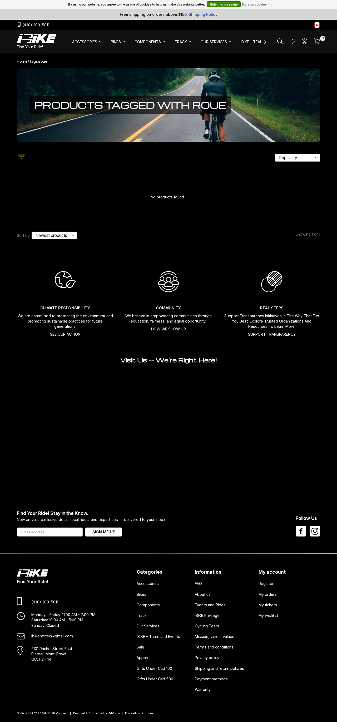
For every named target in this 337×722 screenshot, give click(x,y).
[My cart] (317, 42)
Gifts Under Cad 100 (154, 668)
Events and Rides (210, 605)
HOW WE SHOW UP (168, 329)
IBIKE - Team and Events (158, 636)
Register (266, 583)
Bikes (141, 594)
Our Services (148, 626)
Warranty (203, 689)
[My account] (304, 42)
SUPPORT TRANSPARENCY (272, 334)
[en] (317, 25)
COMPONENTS (148, 42)
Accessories (148, 583)
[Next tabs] (264, 42)
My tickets (268, 605)
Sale (140, 647)
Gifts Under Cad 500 (155, 679)
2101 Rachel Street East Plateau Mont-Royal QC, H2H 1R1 (51, 653)
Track (142, 615)
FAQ (198, 583)
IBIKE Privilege (207, 615)
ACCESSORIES (84, 42)
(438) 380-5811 (35, 25)
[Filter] (21, 157)
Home (22, 61)
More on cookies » (255, 4)
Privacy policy (207, 658)
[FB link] (301, 531)
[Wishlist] (292, 42)
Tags (33, 61)
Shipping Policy (203, 14)
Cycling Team (207, 626)
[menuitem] (87, 42)
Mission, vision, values (214, 636)
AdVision (114, 713)
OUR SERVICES (214, 42)
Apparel (143, 658)
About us (203, 594)
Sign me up (103, 532)
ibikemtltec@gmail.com (52, 636)
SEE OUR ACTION (65, 334)
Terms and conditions (214, 647)
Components (148, 605)
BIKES (116, 42)
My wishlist (268, 615)
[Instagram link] (315, 531)
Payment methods (211, 679)
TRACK (181, 42)
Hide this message (224, 4)
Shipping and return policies (219, 668)
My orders (268, 594)
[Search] (280, 42)
